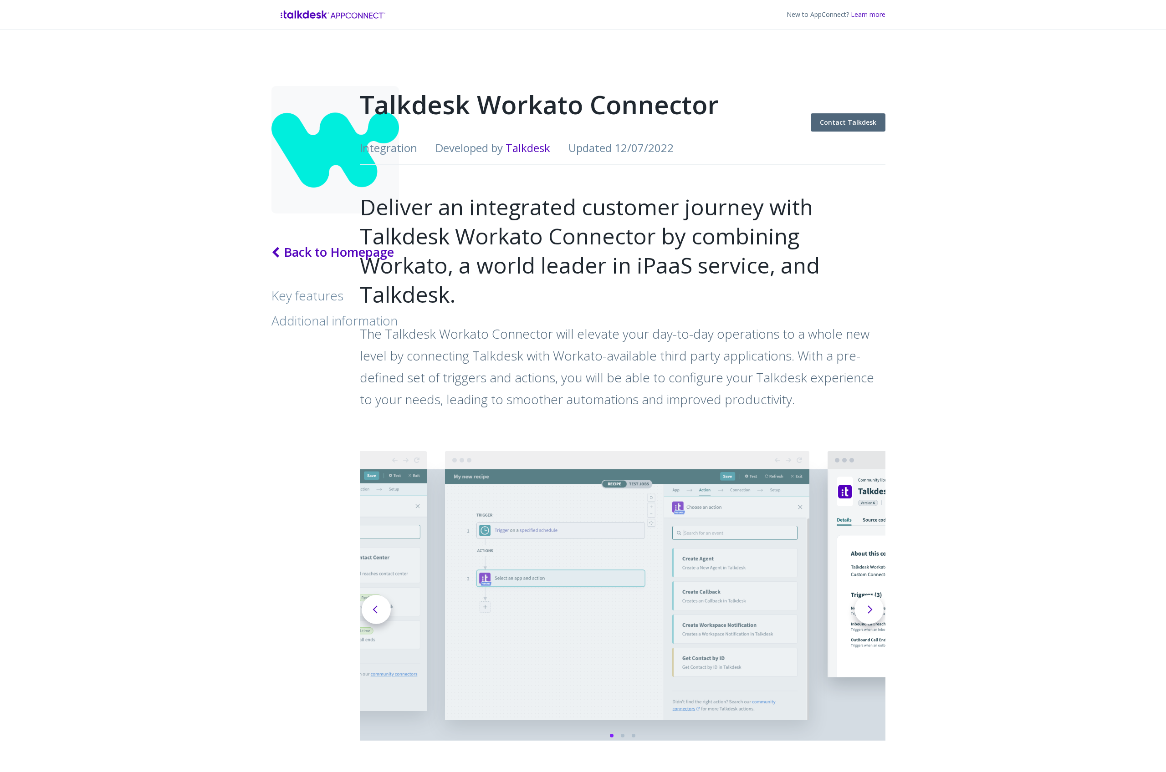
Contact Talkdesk (824, 112)
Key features (307, 295)
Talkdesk (528, 147)
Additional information (334, 320)
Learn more (868, 14)
